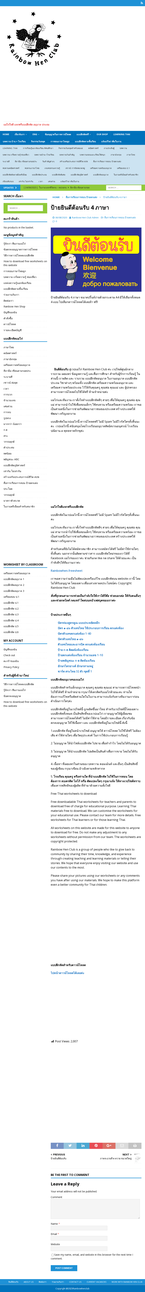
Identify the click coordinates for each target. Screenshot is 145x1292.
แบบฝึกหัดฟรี (83, 134)
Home (6, 134)
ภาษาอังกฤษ (116, 154)
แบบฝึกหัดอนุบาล (100, 174)
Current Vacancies (96, 1282)
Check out (9, 655)
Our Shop (102, 134)
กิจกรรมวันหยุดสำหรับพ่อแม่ (71, 148)
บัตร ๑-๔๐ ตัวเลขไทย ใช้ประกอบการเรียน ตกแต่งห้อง (91, 628)
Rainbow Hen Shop (14, 306)
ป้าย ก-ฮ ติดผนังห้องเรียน (73, 650)
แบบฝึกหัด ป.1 (11, 602)
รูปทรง (7, 418)
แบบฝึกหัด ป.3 (11, 614)
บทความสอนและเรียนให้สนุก (92, 154)
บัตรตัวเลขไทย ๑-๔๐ (70, 639)
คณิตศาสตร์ (93, 148)
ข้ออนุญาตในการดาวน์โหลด (58, 134)
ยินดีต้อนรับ (13, 1282)
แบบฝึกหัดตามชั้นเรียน (85, 141)
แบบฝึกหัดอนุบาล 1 (14, 579)
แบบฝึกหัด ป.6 (11, 632)
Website (55, 1244)
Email (54, 1234)
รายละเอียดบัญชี (13, 330)
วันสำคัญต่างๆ (48, 161)
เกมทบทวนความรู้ (52, 168)
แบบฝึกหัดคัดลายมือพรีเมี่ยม (15, 174)
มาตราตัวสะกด (12, 500)
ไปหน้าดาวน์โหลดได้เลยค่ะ (67, 973)
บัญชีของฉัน (10, 312)
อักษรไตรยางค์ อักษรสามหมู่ (75, 666)
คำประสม (9, 447)
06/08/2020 (61, 217)
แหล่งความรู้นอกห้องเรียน (17, 283)
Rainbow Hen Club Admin (85, 217)
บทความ (123, 148)
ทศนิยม (7, 453)
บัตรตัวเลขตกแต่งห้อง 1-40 (74, 633)
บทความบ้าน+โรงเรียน (44, 154)
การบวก (8, 394)
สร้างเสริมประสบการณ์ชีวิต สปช (74, 161)
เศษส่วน (51, 181)
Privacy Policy (11, 667)
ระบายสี (6, 161)
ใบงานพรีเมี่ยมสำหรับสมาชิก (126, 174)
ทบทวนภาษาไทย (32, 168)
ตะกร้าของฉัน (11, 661)
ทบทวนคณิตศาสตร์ (11, 168)
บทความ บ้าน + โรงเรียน (14, 141)
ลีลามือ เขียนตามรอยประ (26, 161)
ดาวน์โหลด (10, 324)
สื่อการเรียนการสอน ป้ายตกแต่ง (107, 161)
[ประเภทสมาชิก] (142, 3)
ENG (35, 134)
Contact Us (75, 1282)
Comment (56, 1197)
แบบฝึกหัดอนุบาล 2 (14, 585)
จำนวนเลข (10, 400)
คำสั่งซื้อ (8, 318)
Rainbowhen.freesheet (67, 571)
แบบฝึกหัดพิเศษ (58, 174)
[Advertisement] (72, 93)
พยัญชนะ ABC (11, 459)
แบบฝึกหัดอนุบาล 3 (14, 591)
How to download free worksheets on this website (25, 263)
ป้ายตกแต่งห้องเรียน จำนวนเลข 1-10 (80, 655)
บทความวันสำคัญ (66, 154)
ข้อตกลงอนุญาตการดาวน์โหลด (20, 249)
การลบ (7, 412)
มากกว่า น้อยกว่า (13, 424)
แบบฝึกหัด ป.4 (11, 620)
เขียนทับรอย (8, 181)
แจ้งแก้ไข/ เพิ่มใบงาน (111, 141)
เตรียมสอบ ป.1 (123, 168)
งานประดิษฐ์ (109, 148)
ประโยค (8, 488)
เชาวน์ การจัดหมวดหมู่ (75, 168)
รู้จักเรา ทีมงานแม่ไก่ (15, 243)
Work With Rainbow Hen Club (127, 1282)
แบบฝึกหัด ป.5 (11, 626)
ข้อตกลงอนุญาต (12, 696)
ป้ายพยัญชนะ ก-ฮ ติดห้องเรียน (76, 661)
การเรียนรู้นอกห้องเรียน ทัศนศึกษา (38, 148)
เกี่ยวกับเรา (20, 134)
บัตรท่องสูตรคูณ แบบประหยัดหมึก (79, 623)
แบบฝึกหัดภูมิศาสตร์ (79, 174)
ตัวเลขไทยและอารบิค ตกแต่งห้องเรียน (81, 644)
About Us (28, 1282)
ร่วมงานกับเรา (11, 294)
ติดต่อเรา (8, 300)
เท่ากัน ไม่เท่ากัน (26, 181)
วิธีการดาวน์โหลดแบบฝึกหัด (19, 255)
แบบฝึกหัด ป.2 (11, 608)
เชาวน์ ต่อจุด (11, 382)
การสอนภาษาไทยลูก (60, 141)
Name (55, 1223)
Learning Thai (121, 134)
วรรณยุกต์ (9, 441)
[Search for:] (123, 187)
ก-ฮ (5, 429)
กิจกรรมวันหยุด (38, 141)
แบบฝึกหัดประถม (39, 174)
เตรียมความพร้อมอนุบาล (101, 168)
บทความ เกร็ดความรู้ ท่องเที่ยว (16, 154)
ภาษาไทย (131, 154)
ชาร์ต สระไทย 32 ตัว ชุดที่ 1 (75, 671)
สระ (6, 435)
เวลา (41, 181)
